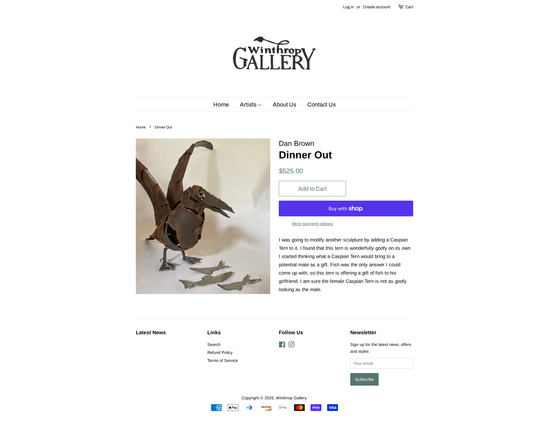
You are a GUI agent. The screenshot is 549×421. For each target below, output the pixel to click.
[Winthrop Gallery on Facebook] (282, 345)
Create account (376, 7)
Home (221, 104)
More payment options (312, 223)
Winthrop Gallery (291, 398)
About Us (284, 104)
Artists (249, 104)
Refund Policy (219, 352)
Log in (348, 7)
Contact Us (321, 104)
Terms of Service (222, 360)
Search (213, 344)
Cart (409, 7)
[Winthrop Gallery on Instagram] (291, 345)
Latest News (151, 332)
